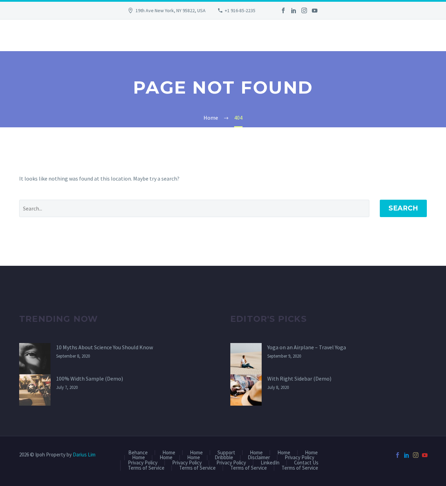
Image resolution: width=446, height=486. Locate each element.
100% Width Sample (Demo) (89, 378)
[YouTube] (314, 10)
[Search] (20, 35)
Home (168, 452)
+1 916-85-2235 (240, 10)
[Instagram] (304, 10)
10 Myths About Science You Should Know (104, 347)
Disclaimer (259, 457)
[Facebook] (283, 10)
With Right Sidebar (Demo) (299, 378)
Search (403, 208)
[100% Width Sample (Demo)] (35, 390)
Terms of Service (146, 468)
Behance (138, 452)
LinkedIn (270, 462)
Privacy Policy (299, 457)
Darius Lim (84, 454)
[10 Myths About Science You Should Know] (35, 358)
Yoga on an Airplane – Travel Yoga (306, 347)
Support (226, 452)
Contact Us (306, 462)
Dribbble (224, 457)
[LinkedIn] (294, 10)
